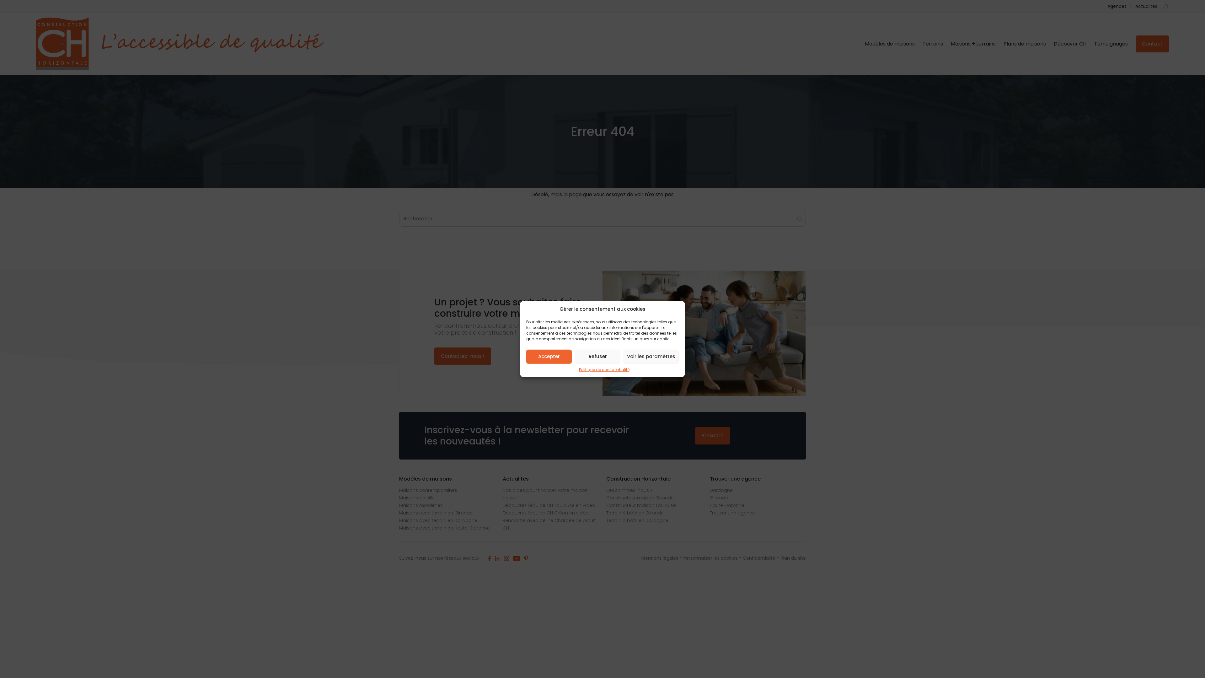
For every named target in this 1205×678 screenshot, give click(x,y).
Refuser (598, 356)
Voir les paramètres (651, 356)
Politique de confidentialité (604, 369)
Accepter (549, 356)
